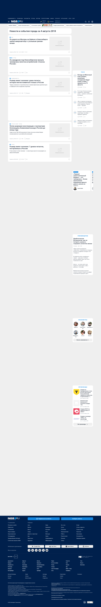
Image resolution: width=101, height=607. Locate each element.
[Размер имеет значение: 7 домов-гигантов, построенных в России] (59, 151)
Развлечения (64, 536)
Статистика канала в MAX (14, 540)
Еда (28, 536)
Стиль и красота (80, 527)
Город (29, 531)
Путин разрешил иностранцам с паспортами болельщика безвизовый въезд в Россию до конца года (27, 128)
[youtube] (47, 550)
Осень (62, 527)
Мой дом (47, 534)
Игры (70, 18)
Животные (30, 538)
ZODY (73, 18)
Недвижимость (12, 18)
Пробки (51, 21)
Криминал (47, 527)
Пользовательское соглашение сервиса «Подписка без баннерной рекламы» (66, 599)
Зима (46, 525)
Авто (29, 525)
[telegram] (29, 550)
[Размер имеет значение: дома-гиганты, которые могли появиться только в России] (59, 85)
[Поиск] (85, 22)
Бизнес (29, 527)
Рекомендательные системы (57, 597)
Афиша (52, 18)
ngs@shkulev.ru (23, 593)
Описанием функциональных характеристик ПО (60, 589)
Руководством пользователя (57, 588)
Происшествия (64, 531)
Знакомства (27, 18)
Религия (63, 538)
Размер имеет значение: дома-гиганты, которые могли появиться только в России (27, 81)
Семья (62, 540)
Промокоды (20, 18)
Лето (46, 531)
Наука (46, 536)
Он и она (63, 525)
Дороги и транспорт (32, 534)
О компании (11, 529)
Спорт (77, 525)
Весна (29, 529)
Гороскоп (57, 18)
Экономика (79, 534)
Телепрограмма (45, 18)
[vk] (32, 550)
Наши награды (11, 531)
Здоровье (30, 540)
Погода (33, 18)
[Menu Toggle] (8, 22)
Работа (62, 534)
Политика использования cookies (58, 595)
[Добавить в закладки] (69, 52)
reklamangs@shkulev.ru (55, 583)
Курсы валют (64, 18)
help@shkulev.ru (17, 595)
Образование (48, 540)
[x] (43, 550)
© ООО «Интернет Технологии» (14, 602)
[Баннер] (47, 25)
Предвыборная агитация (14, 538)
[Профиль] (92, 22)
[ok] (36, 550)
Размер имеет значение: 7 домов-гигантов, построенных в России (27, 148)
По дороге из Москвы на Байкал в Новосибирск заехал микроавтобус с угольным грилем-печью (29, 41)
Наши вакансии (12, 534)
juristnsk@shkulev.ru (39, 594)
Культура (47, 529)
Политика (63, 529)
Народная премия (80, 538)
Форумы (38, 18)
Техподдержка (11, 536)
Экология (78, 531)
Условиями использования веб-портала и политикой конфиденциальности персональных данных (70, 590)
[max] (39, 550)
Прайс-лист (10, 527)
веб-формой (30, 595)
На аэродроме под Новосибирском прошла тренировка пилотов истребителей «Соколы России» (27, 62)
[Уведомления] (89, 22)
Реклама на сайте (12, 525)
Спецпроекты (79, 536)
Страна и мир (79, 529)
